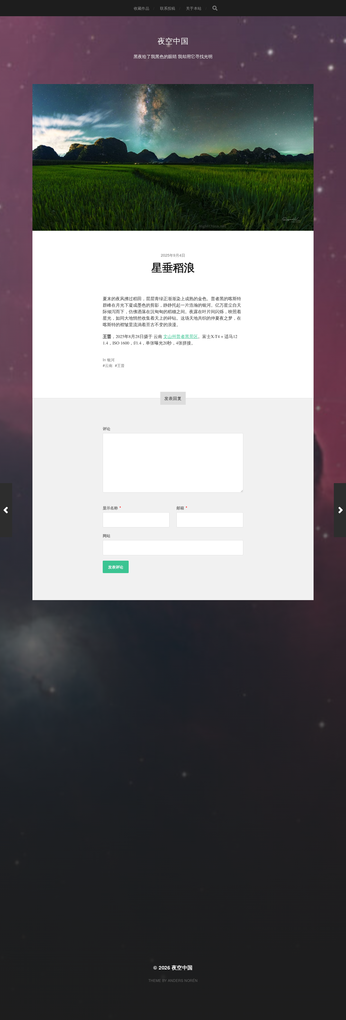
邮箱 (182, 507)
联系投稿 (167, 8)
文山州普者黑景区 (180, 336)
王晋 (121, 365)
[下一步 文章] (340, 510)
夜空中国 (173, 40)
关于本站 (193, 8)
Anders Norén (183, 980)
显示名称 (112, 507)
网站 (106, 535)
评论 (106, 428)
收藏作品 (141, 8)
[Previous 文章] (6, 510)
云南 (108, 365)
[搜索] (215, 8)
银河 (111, 359)
